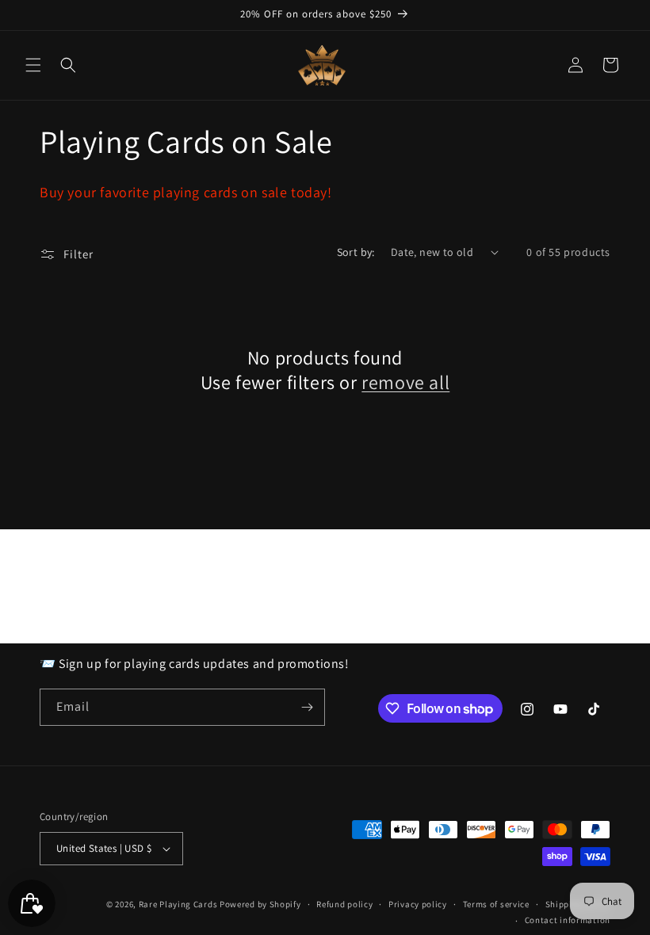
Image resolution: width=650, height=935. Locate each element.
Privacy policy (417, 904)
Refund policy (344, 904)
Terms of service (496, 904)
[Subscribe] (306, 707)
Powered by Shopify (260, 904)
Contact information (567, 919)
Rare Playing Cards (178, 904)
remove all (405, 382)
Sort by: (356, 252)
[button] (33, 65)
